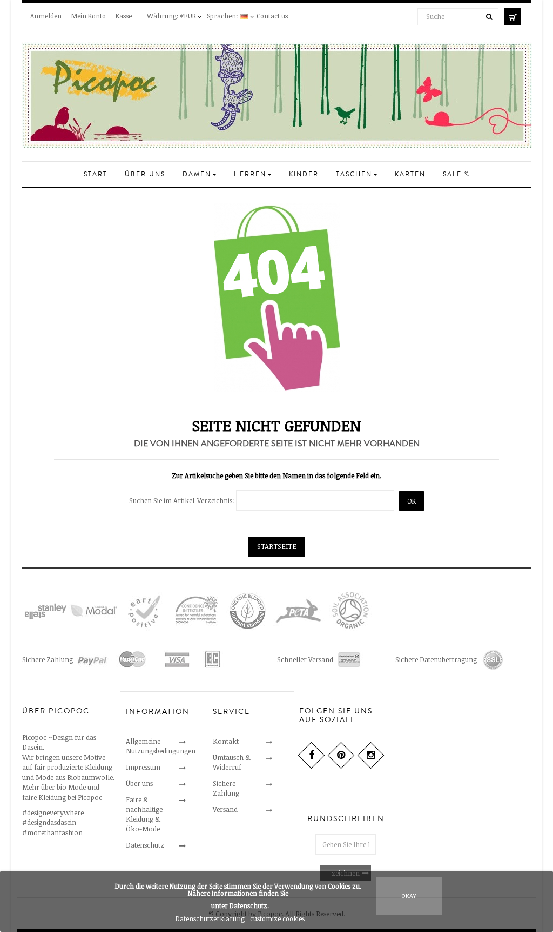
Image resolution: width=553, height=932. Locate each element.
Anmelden (46, 15)
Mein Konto (88, 15)
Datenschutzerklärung (211, 918)
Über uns (139, 783)
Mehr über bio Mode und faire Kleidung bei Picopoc (62, 792)
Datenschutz (145, 845)
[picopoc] (277, 95)
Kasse (124, 15)
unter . (240, 905)
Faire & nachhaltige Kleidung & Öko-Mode (144, 814)
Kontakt (226, 741)
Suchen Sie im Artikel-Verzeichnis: (181, 500)
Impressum (143, 767)
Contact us (272, 15)
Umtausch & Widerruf (231, 762)
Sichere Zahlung (226, 788)
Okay (408, 895)
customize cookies (277, 918)
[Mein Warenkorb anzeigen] (517, 15)
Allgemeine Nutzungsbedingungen (160, 746)
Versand (225, 809)
